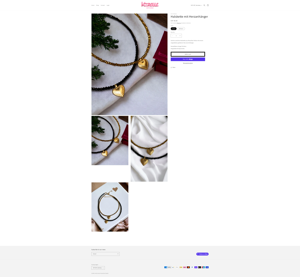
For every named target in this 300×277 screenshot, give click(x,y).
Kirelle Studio (97, 273)
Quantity (173, 32)
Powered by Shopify (104, 273)
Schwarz (181, 28)
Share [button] (173, 67)
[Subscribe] (117, 254)
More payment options (188, 63)
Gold (173, 28)
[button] (204, 5)
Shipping (179, 23)
